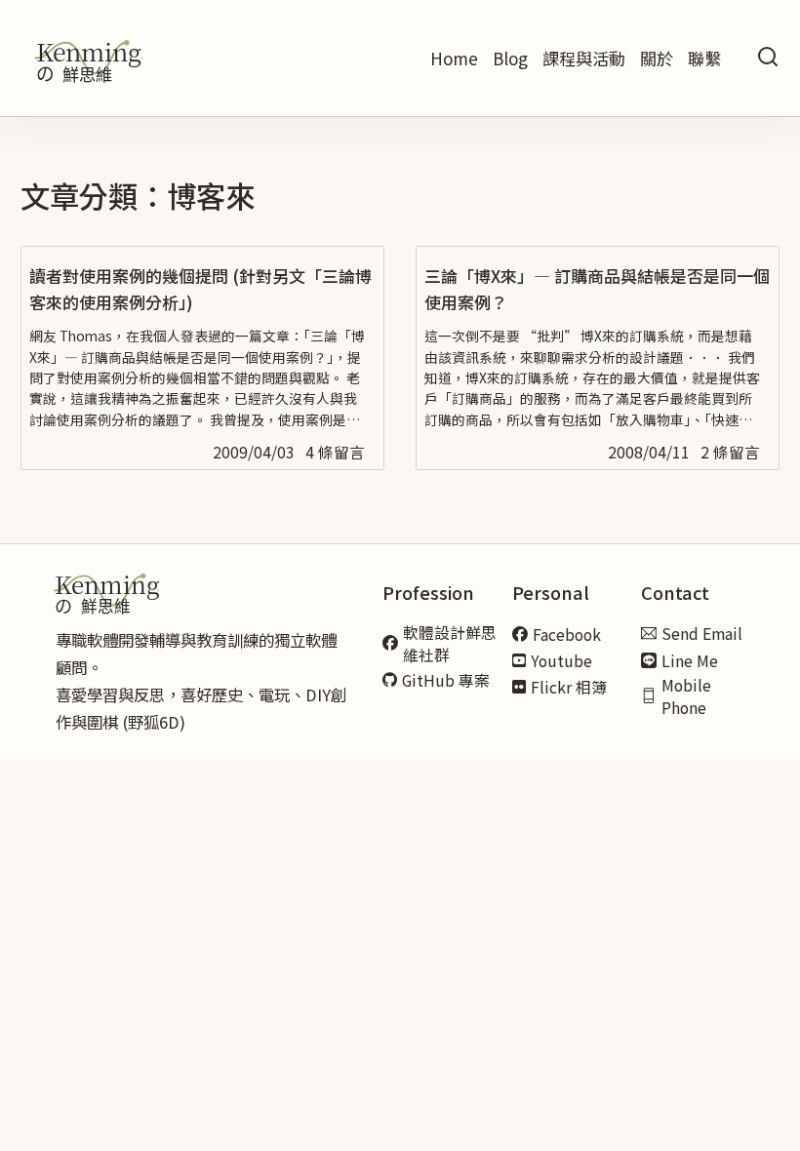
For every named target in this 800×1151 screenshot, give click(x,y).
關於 (656, 58)
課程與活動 (583, 58)
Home (454, 58)
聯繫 (704, 58)
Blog (510, 58)
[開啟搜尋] (768, 58)
